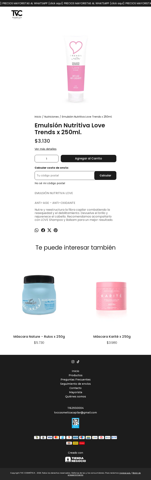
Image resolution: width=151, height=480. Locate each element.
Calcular (105, 175)
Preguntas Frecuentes (76, 379)
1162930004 (76, 408)
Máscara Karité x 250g (112, 336)
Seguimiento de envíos (75, 383)
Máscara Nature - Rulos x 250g (39, 336)
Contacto (75, 388)
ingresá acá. (125, 473)
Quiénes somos (75, 396)
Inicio (75, 371)
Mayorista (75, 392)
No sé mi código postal (50, 183)
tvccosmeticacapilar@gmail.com (75, 412)
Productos (75, 375)
